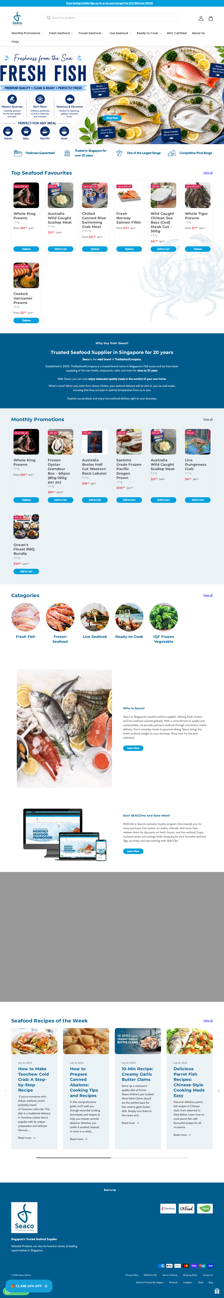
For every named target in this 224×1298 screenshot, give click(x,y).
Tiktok (200, 1282)
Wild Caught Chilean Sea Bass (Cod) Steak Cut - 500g (162, 222)
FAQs (15, 42)
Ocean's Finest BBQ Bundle (24, 549)
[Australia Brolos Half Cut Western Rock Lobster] (95, 442)
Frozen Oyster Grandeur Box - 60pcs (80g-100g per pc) (59, 471)
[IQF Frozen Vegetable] (163, 617)
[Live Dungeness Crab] (198, 442)
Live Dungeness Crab (195, 464)
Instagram (187, 1282)
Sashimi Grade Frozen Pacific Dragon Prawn (128, 469)
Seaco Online (25, 1275)
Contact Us (208, 1275)
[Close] (46, 1286)
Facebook (173, 1282)
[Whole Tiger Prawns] (198, 195)
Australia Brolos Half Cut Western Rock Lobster (94, 467)
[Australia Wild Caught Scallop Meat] (60, 195)
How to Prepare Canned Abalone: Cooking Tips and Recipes (84, 1082)
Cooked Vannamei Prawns (22, 298)
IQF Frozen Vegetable (163, 639)
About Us (198, 33)
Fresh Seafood (59, 33)
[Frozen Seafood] (60, 617)
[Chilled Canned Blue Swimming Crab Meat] (95, 195)
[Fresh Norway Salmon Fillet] (129, 195)
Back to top (110, 1189)
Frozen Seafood (90, 33)
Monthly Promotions (26, 33)
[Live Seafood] (94, 617)
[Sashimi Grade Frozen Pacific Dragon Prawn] (129, 442)
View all (208, 172)
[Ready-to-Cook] (129, 617)
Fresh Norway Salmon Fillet (128, 218)
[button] (211, 18)
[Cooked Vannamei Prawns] (26, 275)
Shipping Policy (190, 1275)
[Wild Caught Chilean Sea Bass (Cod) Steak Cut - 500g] (163, 195)
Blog (211, 1282)
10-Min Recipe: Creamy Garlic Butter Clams (137, 1074)
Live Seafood (119, 33)
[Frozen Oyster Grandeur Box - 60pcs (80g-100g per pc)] (60, 442)
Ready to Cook (147, 33)
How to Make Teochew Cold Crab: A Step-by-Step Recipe (33, 1079)
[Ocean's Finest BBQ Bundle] (26, 526)
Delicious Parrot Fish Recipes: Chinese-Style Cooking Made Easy (189, 1082)
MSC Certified (177, 33)
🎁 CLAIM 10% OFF (26, 1286)
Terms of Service (170, 1275)
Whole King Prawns (24, 216)
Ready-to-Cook (129, 637)
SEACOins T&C (150, 1275)
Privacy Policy (132, 1275)
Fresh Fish (26, 637)
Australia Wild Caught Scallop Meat (60, 218)
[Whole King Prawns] (26, 195)
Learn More (133, 748)
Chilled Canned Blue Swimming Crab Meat (94, 220)
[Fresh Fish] (25, 617)
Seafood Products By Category (150, 1282)
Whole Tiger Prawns (196, 216)
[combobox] (110, 18)
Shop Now (112, 117)
